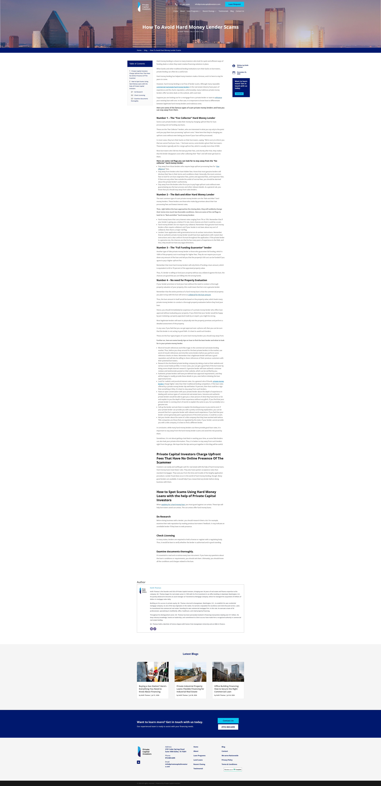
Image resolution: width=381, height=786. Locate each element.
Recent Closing (199, 764)
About (182, 11)
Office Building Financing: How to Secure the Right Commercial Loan (226, 689)
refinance (218, 97)
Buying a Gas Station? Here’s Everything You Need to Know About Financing (152, 689)
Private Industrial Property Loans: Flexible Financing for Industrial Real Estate (190, 689)
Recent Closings (209, 11)
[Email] (151, 628)
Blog (232, 11)
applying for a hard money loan (173, 504)
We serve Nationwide (230, 755)
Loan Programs (193, 11)
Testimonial (198, 768)
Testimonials (223, 11)
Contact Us (240, 11)
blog (201, 31)
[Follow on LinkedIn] (138, 762)
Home (175, 11)
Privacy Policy (227, 760)
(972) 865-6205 (228, 727)
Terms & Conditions (229, 764)
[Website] (154, 628)
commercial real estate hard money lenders (173, 87)
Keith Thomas (184, 31)
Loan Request (235, 4)
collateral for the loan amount (199, 295)
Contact (225, 751)
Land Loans (198, 760)
